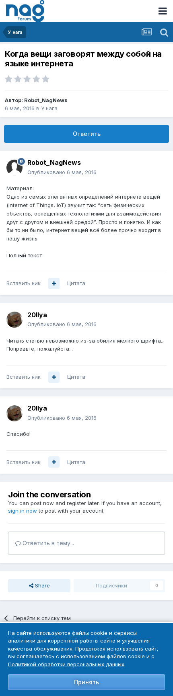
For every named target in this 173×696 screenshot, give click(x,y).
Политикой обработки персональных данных (66, 664)
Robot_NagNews (46, 100)
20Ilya (37, 315)
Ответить (87, 133)
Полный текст (24, 255)
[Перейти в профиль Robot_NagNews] (14, 168)
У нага (49, 108)
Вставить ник (23, 283)
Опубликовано (62, 172)
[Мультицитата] (54, 283)
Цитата (76, 283)
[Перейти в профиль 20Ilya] (14, 320)
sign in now (22, 510)
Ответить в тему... (47, 543)
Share (41, 585)
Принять (86, 682)
